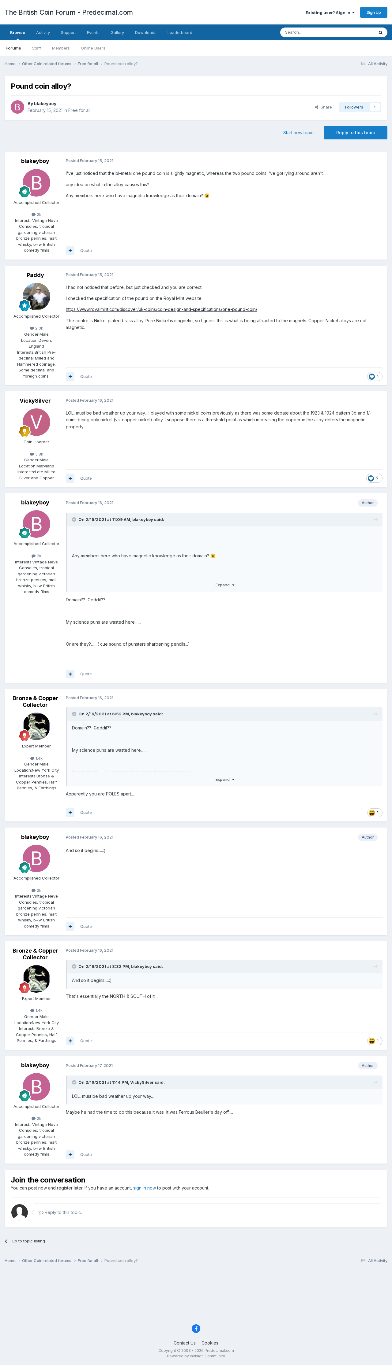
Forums (13, 48)
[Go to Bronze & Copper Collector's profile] (36, 726)
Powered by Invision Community (196, 1356)
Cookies (210, 1342)
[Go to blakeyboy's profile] (17, 107)
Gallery (117, 32)
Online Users (93, 48)
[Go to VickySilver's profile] (36, 422)
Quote (86, 250)
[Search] (380, 32)
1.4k (38, 758)
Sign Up (374, 12)
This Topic (356, 32)
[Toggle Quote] (74, 519)
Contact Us (185, 1342)
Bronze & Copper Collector (35, 701)
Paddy (35, 275)
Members (61, 48)
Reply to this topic (355, 132)
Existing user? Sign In (329, 12)
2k (38, 214)
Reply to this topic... (63, 1212)
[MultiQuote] (70, 250)
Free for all (79, 110)
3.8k (38, 454)
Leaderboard (180, 32)
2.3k (38, 328)
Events (93, 32)
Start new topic (298, 132)
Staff (36, 48)
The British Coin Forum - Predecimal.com (69, 12)
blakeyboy (45, 103)
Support (68, 32)
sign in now (144, 1187)
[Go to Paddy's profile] (36, 296)
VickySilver (35, 400)
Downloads (145, 32)
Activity (43, 32)
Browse (17, 32)
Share (325, 107)
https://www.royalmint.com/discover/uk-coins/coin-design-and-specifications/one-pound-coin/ (161, 309)
